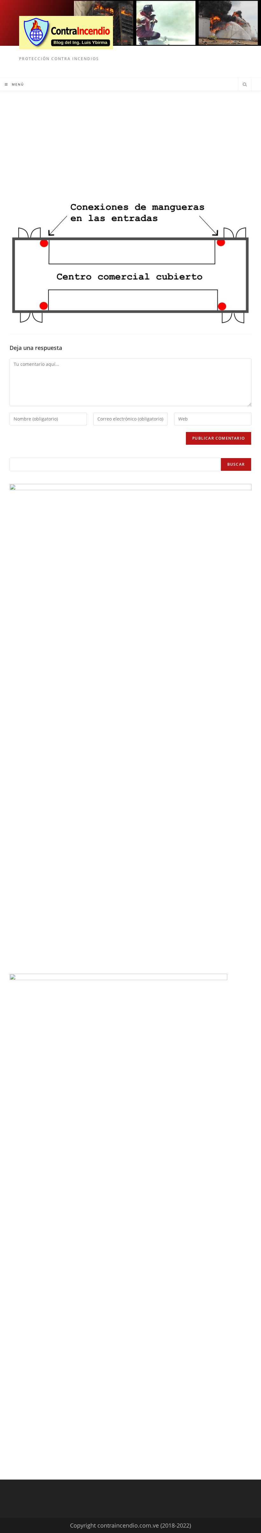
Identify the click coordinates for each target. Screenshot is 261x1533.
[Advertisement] (130, 138)
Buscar (236, 464)
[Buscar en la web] (244, 84)
